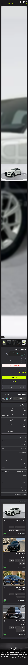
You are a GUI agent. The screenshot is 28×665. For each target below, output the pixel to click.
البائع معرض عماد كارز (20, 597)
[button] (4, 342)
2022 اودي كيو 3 (20, 621)
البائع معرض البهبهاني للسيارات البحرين (17, 530)
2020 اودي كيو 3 (20, 554)
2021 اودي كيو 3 (20, 587)
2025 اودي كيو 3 (20, 520)
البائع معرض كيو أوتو (21, 630)
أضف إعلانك (10, 3)
